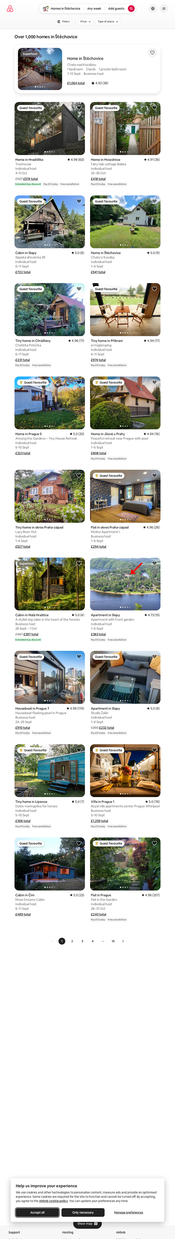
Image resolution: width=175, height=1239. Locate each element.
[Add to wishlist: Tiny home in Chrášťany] (79, 288)
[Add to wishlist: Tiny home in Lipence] (79, 749)
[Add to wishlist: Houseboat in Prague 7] (79, 656)
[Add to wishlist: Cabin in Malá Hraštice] (79, 563)
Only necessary (83, 1212)
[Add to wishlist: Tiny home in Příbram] (154, 288)
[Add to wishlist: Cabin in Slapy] (79, 201)
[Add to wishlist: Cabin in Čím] (79, 843)
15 (113, 941)
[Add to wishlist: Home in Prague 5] (79, 382)
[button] (76, 83)
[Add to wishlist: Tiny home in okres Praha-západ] (79, 475)
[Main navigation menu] (164, 8)
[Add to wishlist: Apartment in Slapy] (154, 563)
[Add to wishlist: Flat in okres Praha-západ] (154, 475)
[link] (52, 941)
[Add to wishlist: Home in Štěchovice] (154, 201)
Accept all (37, 1212)
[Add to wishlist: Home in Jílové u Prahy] (154, 382)
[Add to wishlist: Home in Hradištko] (79, 107)
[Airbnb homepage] (10, 8)
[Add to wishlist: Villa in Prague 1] (154, 749)
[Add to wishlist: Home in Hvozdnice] (154, 107)
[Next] (123, 941)
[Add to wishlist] (152, 52)
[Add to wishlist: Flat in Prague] (154, 843)
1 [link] (62, 941)
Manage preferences (128, 1212)
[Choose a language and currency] (153, 8)
